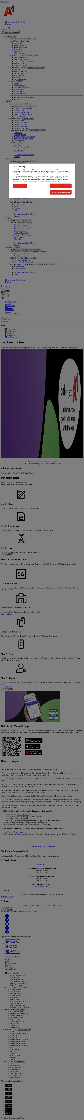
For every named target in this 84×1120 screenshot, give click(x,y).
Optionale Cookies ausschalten (61, 192)
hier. (59, 181)
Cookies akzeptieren (61, 185)
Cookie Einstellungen (20, 185)
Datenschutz (16, 174)
